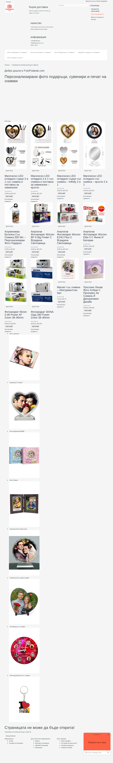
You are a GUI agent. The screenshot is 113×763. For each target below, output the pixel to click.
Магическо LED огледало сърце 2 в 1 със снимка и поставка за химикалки (16, 181)
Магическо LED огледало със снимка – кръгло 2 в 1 (95, 180)
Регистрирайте (102, 1)
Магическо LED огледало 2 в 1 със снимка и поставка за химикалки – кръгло (42, 181)
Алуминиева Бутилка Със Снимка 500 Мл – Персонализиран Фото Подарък (15, 237)
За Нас (11, 741)
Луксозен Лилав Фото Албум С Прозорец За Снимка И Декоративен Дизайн (93, 294)
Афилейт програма (41, 745)
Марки (37, 741)
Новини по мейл (66, 747)
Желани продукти (67, 745)
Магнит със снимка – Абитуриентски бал (68, 290)
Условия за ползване (16, 743)
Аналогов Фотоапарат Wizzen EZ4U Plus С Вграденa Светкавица (68, 237)
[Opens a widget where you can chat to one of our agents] (97, 744)
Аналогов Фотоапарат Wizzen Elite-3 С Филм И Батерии (95, 236)
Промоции (38, 747)
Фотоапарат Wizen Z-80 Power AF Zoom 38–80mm (16, 314)
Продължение (11, 736)
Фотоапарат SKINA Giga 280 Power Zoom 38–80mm (42, 314)
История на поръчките (69, 743)
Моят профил (66, 741)
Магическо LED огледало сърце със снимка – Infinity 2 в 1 (69, 180)
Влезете (89, 1)
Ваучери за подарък (42, 743)
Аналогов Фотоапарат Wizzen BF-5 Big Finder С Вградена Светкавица (42, 237)
